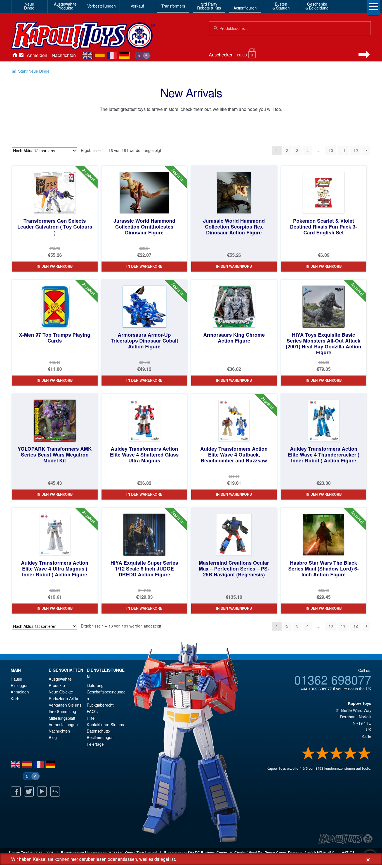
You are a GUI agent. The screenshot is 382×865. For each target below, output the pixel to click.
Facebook (16, 791)
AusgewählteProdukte (65, 6)
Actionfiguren (245, 8)
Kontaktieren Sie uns (21, 55)
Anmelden (37, 55)
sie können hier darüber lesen (77, 859)
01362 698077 (332, 679)
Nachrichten (64, 55)
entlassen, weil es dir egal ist (146, 859)
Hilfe (91, 718)
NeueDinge (29, 6)
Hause (14, 55)
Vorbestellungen (101, 6)
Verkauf (137, 6)
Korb (15, 698)
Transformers (173, 6)
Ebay (55, 791)
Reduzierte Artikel (64, 698)
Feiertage (95, 744)
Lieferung (95, 685)
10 (331, 150)
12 (355, 150)
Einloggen (20, 685)
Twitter (29, 791)
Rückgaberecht (100, 705)
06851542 (115, 852)
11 (343, 150)
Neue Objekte (61, 692)
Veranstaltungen (63, 724)
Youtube (42, 791)
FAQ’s (92, 711)
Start (22, 71)
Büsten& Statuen (281, 6)
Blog (53, 737)
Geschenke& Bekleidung (317, 6)
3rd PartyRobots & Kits (209, 6)
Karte (366, 736)
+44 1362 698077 (316, 688)
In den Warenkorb (55, 266)
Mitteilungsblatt (62, 718)
